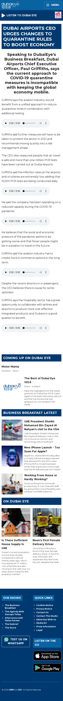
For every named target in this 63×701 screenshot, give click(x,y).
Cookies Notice (44, 605)
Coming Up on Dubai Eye (27, 358)
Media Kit (41, 623)
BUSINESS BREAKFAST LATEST (30, 413)
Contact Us (42, 612)
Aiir (20, 689)
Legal (39, 630)
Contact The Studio (47, 616)
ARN (11, 689)
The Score (10, 627)
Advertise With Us (46, 619)
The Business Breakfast (12, 606)
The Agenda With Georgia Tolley (14, 613)
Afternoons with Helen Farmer (14, 619)
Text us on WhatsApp (17, 641)
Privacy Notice (44, 609)
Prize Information (46, 626)
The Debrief (11, 624)
